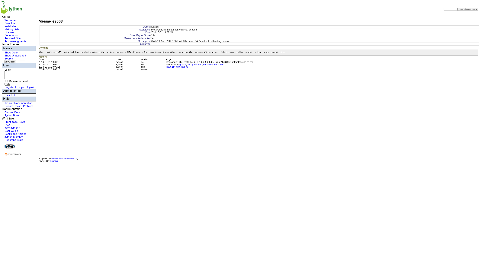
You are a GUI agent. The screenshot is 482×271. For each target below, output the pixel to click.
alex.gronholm (194, 64)
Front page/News (15, 121)
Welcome (10, 20)
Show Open (11, 52)
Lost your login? (24, 87)
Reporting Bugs (14, 139)
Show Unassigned (15, 55)
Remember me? (18, 81)
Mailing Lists (12, 29)
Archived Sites (13, 38)
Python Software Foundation (64, 158)
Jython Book (12, 115)
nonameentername (213, 64)
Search (9, 58)
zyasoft (182, 64)
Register (9, 87)
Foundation (11, 35)
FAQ (7, 124)
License (9, 32)
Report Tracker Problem (19, 105)
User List (10, 95)
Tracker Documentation (18, 102)
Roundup (54, 161)
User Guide (11, 130)
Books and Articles (15, 133)
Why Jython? (12, 127)
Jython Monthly (14, 136)
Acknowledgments (15, 41)
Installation (11, 26)
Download (10, 23)
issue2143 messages (177, 67)
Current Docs (12, 112)
